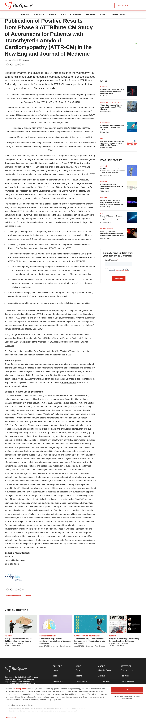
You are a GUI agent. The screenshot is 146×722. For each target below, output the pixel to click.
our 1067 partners (20, 689)
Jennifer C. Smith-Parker (12, 645)
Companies (75, 15)
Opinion (103, 166)
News (24, 15)
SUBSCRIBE (122, 5)
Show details (11, 717)
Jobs (63, 15)
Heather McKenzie (106, 96)
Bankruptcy (105, 123)
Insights (8, 636)
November (9, 345)
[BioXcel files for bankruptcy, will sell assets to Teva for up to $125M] (132, 127)
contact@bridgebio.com (15, 560)
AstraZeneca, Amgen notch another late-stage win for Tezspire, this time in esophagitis (89, 641)
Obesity (103, 197)
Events (52, 15)
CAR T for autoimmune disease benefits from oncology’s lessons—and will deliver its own (112, 171)
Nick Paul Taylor (105, 238)
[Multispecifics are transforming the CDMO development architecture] (21, 624)
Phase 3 (28, 596)
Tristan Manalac (100, 646)
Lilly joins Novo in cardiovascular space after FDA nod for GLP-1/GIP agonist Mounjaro (112, 143)
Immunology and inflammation (87, 636)
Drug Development (47, 636)
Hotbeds (90, 15)
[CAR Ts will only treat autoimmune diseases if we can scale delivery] (132, 186)
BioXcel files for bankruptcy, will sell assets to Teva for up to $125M (112, 127)
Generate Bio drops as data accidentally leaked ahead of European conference (55, 641)
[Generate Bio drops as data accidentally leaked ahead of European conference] (55, 624)
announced (26, 334)
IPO (101, 213)
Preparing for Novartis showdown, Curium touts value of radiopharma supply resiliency (112, 234)
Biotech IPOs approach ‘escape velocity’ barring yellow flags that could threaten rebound (112, 218)
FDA (101, 138)
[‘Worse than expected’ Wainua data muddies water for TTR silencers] (132, 106)
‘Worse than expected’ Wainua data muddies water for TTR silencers (111, 107)
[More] (28, 15)
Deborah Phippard (106, 175)
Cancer (103, 86)
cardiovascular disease (110, 102)
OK (127, 690)
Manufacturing (106, 229)
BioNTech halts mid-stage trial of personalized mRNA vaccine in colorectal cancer (112, 91)
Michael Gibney (105, 132)
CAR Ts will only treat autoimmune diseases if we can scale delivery (111, 186)
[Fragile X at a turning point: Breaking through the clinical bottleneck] (125, 624)
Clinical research (13, 596)
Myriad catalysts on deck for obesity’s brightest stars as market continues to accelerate (111, 202)
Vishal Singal (104, 191)
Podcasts (39, 15)
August (24, 342)
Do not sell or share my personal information (127, 697)
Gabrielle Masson (105, 111)
